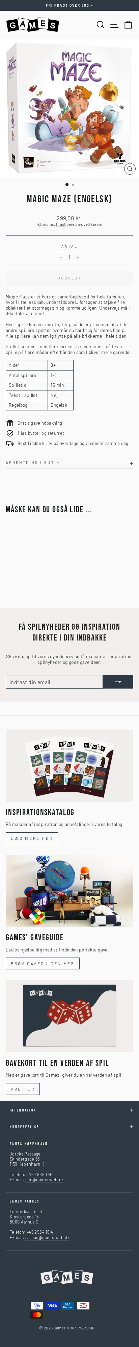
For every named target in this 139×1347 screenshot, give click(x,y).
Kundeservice (24, 1127)
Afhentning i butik (33, 462)
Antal (69, 246)
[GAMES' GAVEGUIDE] (69, 891)
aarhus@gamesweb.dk (47, 1237)
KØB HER (23, 1088)
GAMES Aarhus (25, 1201)
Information (23, 1110)
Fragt (61, 224)
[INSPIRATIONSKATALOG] (69, 765)
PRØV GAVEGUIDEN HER (43, 963)
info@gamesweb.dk (44, 1179)
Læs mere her (32, 838)
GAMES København (29, 1144)
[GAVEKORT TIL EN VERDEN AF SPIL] (69, 1016)
